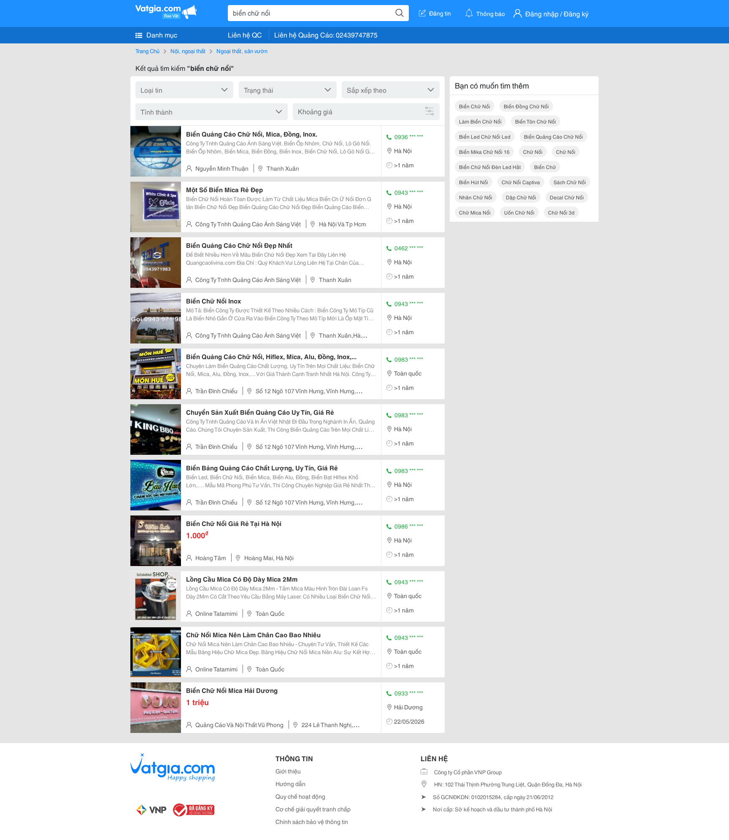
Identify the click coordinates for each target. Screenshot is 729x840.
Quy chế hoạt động (300, 796)
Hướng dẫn (290, 783)
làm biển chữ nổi (480, 121)
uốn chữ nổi (519, 212)
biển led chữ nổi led (484, 136)
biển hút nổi (473, 181)
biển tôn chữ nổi (535, 121)
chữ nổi (533, 151)
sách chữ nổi (570, 181)
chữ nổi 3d (561, 212)
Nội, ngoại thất (187, 50)
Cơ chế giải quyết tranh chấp (313, 809)
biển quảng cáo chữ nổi (553, 136)
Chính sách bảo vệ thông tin (311, 821)
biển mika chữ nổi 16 (484, 151)
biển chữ (545, 166)
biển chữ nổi (474, 106)
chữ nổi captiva (521, 181)
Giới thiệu (288, 771)
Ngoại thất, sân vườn (241, 50)
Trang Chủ (147, 50)
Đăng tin (440, 13)
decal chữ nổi (567, 197)
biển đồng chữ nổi (526, 106)
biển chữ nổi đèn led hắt (490, 166)
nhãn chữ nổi (475, 197)
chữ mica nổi (475, 212)
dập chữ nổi (521, 197)
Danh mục (161, 34)
